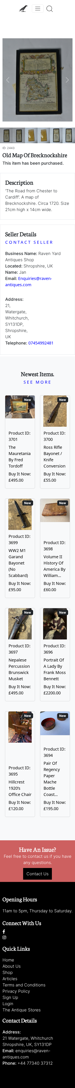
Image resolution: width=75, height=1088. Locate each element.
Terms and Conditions (23, 984)
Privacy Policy (16, 991)
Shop (7, 972)
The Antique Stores (21, 1009)
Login (7, 1003)
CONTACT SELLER (29, 242)
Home (8, 959)
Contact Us (37, 873)
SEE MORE (38, 382)
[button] (7, 80)
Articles (9, 978)
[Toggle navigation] (38, 8)
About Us (11, 966)
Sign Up (10, 997)
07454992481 (41, 343)
